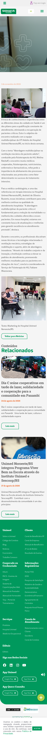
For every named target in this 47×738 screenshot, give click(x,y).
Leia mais (10, 426)
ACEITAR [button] (37, 728)
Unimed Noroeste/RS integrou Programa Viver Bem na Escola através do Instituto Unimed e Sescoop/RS (20, 472)
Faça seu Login (40, 3)
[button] (42, 10)
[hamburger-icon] (5, 3)
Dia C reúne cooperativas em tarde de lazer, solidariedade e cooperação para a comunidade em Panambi (22, 389)
